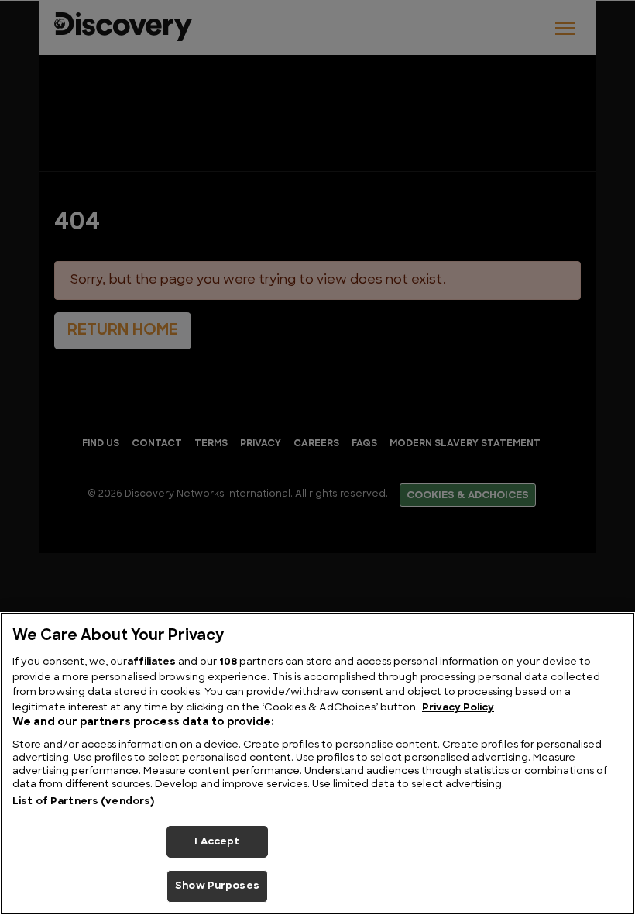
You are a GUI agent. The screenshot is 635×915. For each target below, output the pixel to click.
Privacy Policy (458, 708)
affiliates (151, 662)
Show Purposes (217, 886)
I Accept (216, 842)
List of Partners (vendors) (83, 801)
